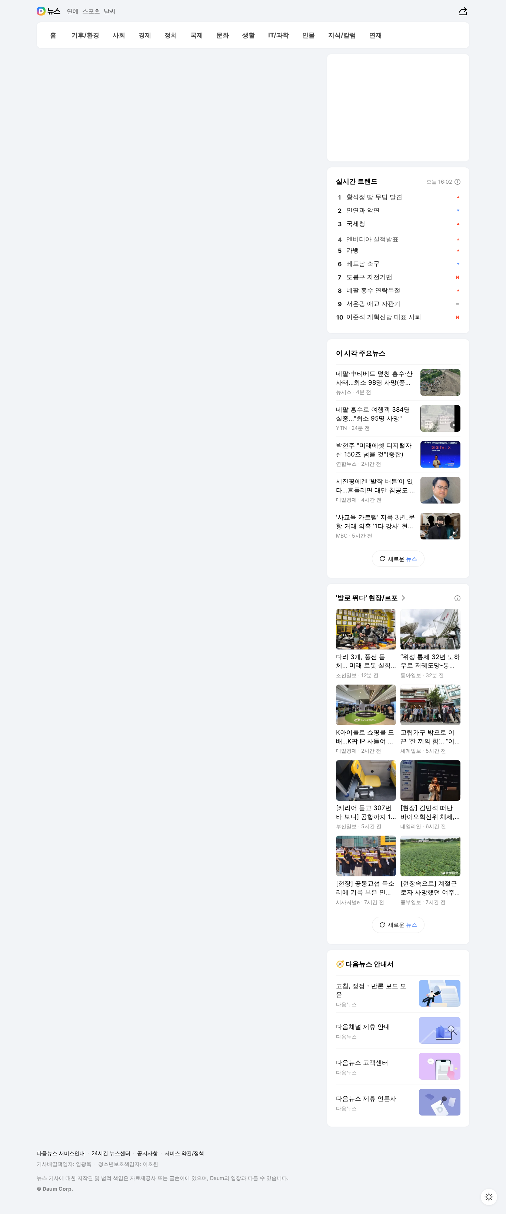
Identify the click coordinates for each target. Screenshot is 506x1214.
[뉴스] (53, 11)
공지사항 (147, 1153)
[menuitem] (53, 35)
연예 (73, 11)
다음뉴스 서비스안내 (61, 1153)
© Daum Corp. (55, 1188)
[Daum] (42, 11)
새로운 (402, 558)
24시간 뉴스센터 (110, 1153)
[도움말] (457, 181)
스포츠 (91, 11)
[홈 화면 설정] (489, 1197)
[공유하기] (462, 11)
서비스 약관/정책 (184, 1153)
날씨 (110, 11)
